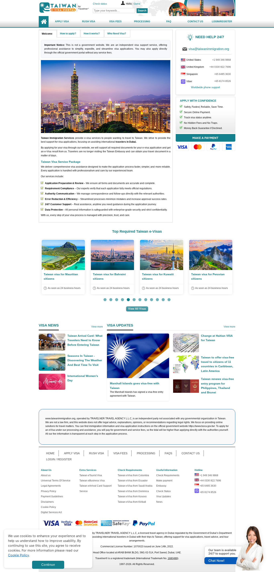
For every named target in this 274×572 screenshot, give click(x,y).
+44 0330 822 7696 (220, 66)
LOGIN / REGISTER (59, 459)
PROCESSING (146, 453)
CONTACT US (191, 453)
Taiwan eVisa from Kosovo (132, 496)
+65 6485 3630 (222, 74)
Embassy (161, 485)
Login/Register (222, 21)
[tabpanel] (63, 267)
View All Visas (137, 308)
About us (46, 475)
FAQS (168, 453)
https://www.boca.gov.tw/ (202, 426)
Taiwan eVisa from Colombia (133, 475)
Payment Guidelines (52, 496)
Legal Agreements (51, 485)
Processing (142, 21)
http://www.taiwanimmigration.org (71, 7)
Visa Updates (163, 496)
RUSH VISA (96, 453)
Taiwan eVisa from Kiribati (132, 501)
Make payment (164, 480)
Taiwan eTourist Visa (90, 475)
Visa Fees (115, 21)
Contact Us (195, 21)
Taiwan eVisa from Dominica (133, 491)
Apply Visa (62, 21)
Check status (100, 3)
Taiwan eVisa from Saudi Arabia (135, 485)
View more (97, 326)
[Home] (44, 21)
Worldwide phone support (205, 87)
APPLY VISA (72, 453)
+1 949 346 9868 (221, 59)
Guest (137, 3)
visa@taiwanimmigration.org (209, 49)
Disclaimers (47, 501)
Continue (48, 564)
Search (142, 10)
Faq (168, 21)
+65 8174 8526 (222, 81)
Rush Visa (88, 21)
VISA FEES (120, 453)
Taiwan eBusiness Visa (92, 480)
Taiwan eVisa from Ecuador (133, 480)
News (159, 501)
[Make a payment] (205, 143)
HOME (50, 453)
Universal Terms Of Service (55, 480)
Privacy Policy (48, 491)
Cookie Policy (48, 507)
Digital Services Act (51, 512)
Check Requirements (167, 475)
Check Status (163, 491)
